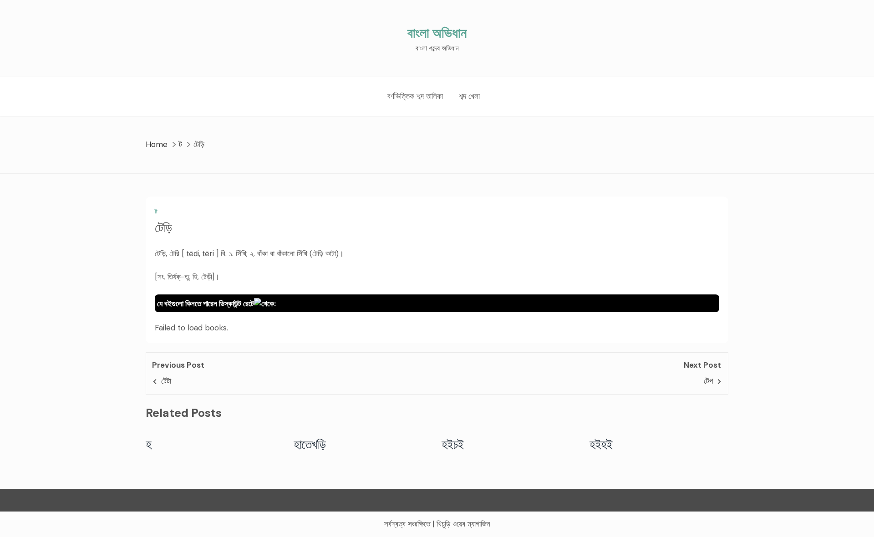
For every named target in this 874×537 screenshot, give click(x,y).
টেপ (708, 381)
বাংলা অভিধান (437, 33)
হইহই (601, 444)
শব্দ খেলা (469, 96)
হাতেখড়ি (310, 444)
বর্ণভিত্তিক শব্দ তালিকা (415, 96)
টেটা (166, 381)
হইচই (453, 444)
